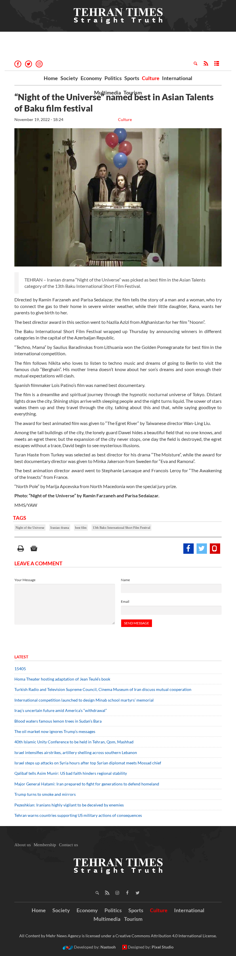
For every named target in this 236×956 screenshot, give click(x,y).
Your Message (24, 580)
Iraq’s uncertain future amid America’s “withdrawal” (60, 710)
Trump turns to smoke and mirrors (45, 794)
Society (69, 78)
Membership (45, 844)
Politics (113, 78)
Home (51, 78)
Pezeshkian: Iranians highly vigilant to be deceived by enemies (69, 804)
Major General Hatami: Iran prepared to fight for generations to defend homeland (87, 783)
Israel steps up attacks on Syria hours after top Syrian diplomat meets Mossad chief (87, 762)
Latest (21, 656)
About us (22, 844)
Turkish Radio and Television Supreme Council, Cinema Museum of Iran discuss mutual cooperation (102, 689)
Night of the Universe (30, 527)
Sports (131, 78)
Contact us (68, 844)
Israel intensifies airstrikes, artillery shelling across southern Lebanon (75, 752)
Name (125, 580)
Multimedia (107, 92)
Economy (91, 78)
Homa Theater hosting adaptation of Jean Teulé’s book (62, 679)
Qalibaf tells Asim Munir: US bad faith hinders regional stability (70, 773)
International (177, 78)
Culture (150, 78)
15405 (20, 668)
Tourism (132, 92)
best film (81, 527)
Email (125, 601)
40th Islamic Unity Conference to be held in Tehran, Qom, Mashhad (74, 741)
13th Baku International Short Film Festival (121, 527)
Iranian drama (59, 527)
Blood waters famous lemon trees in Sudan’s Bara (58, 721)
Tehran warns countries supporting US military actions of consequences (78, 815)
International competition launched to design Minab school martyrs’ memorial (84, 700)
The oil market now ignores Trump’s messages (54, 731)
